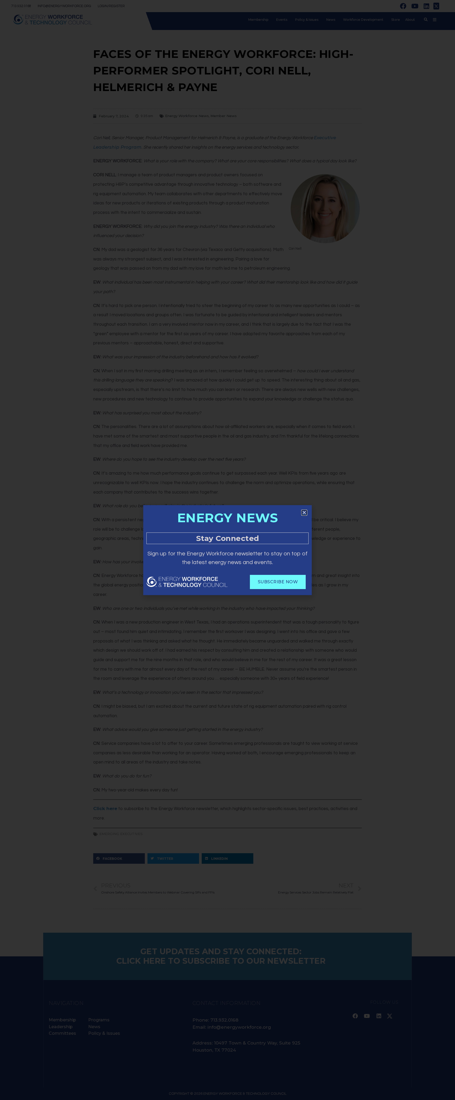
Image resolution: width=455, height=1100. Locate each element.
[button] (304, 512)
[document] (227, 550)
